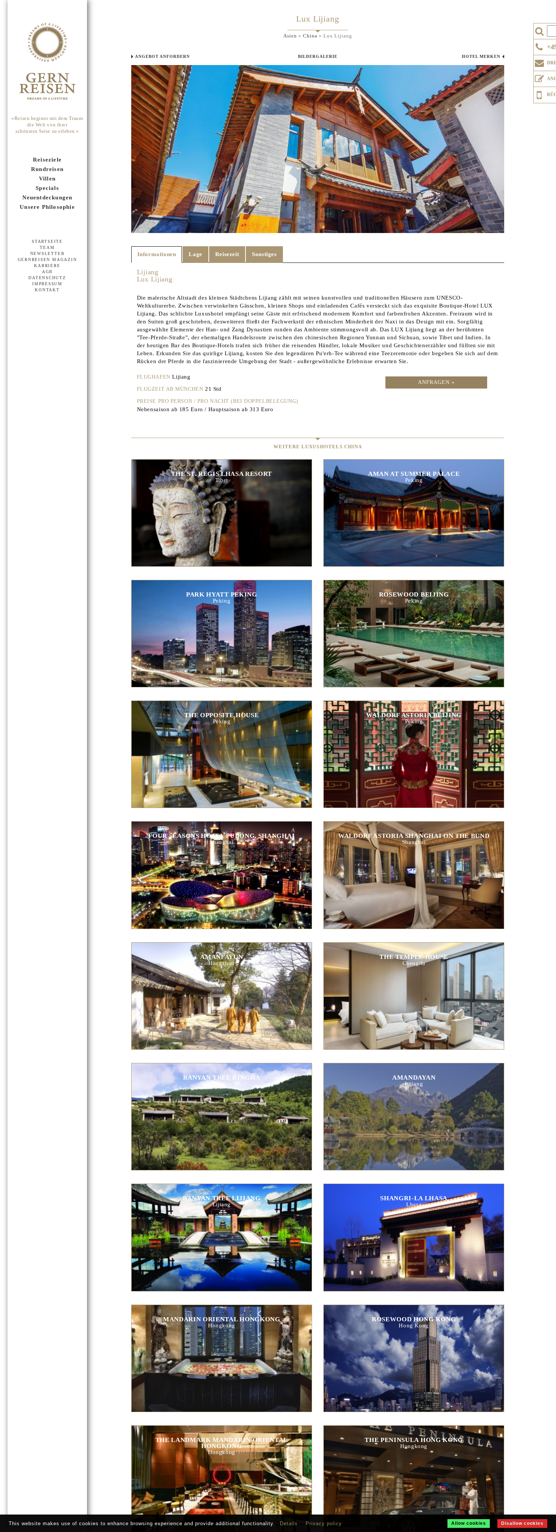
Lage (195, 254)
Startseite (47, 241)
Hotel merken (481, 56)
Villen (47, 179)
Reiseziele (47, 160)
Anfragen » (436, 382)
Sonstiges (264, 254)
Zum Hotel (221, 511)
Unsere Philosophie (47, 207)
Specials (47, 188)
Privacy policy (324, 1523)
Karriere (47, 265)
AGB (47, 271)
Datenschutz (47, 277)
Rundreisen (47, 169)
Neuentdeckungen (47, 197)
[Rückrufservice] (539, 94)
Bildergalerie (317, 56)
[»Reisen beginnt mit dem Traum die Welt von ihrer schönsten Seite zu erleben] (47, 62)
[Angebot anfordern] (539, 77)
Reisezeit (227, 254)
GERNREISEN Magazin (47, 259)
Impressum (47, 283)
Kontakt (47, 289)
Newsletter (47, 253)
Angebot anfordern (162, 56)
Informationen (156, 254)
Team (47, 247)
